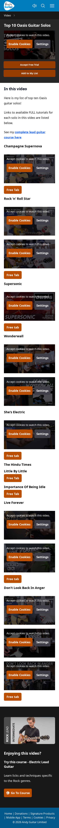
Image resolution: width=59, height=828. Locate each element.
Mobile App (13, 817)
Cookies (38, 817)
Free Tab (13, 190)
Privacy (50, 817)
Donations (21, 813)
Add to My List (29, 73)
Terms (27, 817)
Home (8, 813)
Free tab (13, 327)
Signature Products (42, 813)
